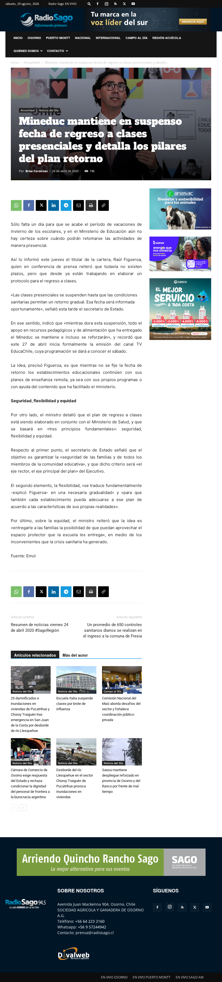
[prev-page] (14, 807)
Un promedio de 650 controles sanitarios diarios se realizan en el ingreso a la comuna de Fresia (112, 630)
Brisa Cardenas (36, 171)
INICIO (18, 38)
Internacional (108, 38)
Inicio (15, 62)
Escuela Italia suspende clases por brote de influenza (74, 703)
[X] (124, 4)
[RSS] (115, 4)
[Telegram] (66, 205)
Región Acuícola (166, 38)
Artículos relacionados (35, 655)
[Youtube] (133, 4)
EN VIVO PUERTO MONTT (152, 977)
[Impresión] (91, 205)
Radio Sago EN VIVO (62, 4)
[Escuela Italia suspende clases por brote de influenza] (76, 679)
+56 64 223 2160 (90, 921)
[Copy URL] (103, 205)
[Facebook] (97, 4)
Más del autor (75, 655)
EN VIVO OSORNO (114, 977)
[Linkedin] (53, 205)
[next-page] (22, 807)
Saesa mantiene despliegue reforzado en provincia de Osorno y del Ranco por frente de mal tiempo (121, 781)
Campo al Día (137, 38)
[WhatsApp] (16, 205)
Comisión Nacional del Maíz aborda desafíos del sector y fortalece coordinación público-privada (121, 709)
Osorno (34, 38)
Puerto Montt (58, 38)
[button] (89, 4)
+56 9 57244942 (92, 926)
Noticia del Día (48, 110)
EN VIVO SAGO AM (190, 977)
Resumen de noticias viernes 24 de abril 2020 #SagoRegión (39, 627)
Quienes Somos (26, 51)
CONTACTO (55, 51)
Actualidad (32, 62)
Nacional (83, 38)
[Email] (78, 205)
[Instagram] (106, 4)
